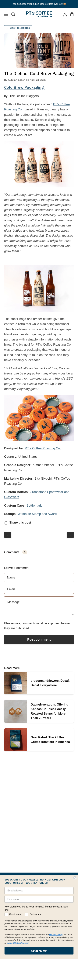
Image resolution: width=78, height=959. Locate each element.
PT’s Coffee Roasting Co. (43, 448)
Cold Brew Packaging (24, 87)
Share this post (20, 522)
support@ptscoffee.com (18, 943)
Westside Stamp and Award (37, 514)
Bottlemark (34, 505)
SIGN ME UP (39, 950)
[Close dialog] (74, 878)
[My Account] (63, 14)
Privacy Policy (55, 934)
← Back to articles (18, 27)
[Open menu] (4, 14)
